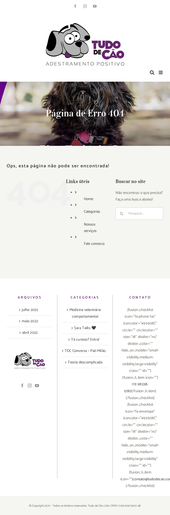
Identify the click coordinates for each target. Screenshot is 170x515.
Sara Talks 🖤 (85, 328)
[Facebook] (22, 386)
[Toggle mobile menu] (161, 72)
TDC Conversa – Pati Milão (85, 351)
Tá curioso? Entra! (85, 339)
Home (88, 199)
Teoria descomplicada (85, 362)
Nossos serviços (90, 227)
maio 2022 (30, 321)
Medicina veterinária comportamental (85, 313)
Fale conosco (94, 244)
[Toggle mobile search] (152, 72)
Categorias (92, 211)
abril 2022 (30, 333)
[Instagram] (30, 386)
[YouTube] (37, 386)
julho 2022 (30, 310)
